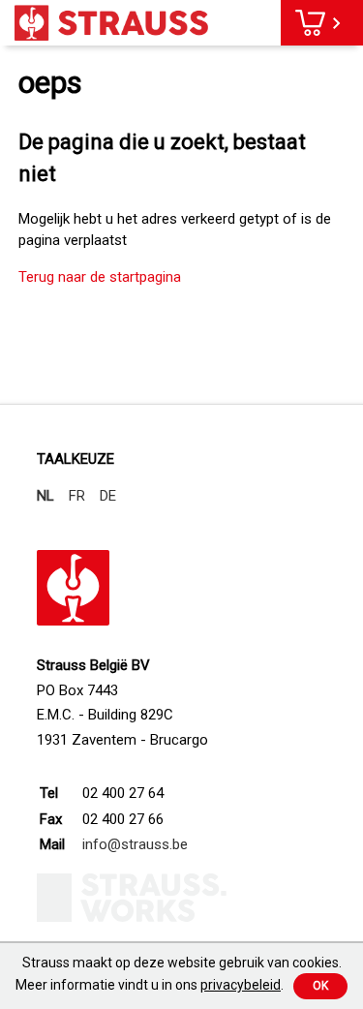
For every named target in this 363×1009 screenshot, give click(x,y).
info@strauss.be (135, 844)
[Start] (111, 23)
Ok (320, 986)
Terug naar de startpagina (99, 277)
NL (45, 495)
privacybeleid (240, 985)
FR (77, 495)
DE (108, 495)
